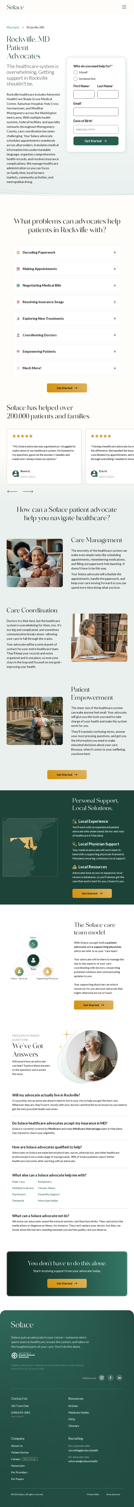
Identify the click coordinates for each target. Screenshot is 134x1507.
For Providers (19, 1472)
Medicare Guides (78, 1412)
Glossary (73, 1425)
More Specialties (48, 1200)
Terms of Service (113, 1494)
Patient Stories (20, 1452)
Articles (73, 1405)
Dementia (18, 1200)
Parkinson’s (19, 1194)
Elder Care (18, 1181)
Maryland (13, 27)
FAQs (71, 1419)
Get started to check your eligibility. (33, 1132)
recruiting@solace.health (83, 1450)
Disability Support (49, 1194)
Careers (16, 1459)
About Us (17, 1445)
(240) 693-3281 (20, 1412)
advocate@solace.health (83, 1461)
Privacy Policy (93, 1494)
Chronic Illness (46, 1188)
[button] (123, 7)
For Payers (17, 1478)
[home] (15, 7)
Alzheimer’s (45, 1181)
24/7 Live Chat (20, 1405)
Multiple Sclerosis (23, 1188)
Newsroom (18, 1465)
